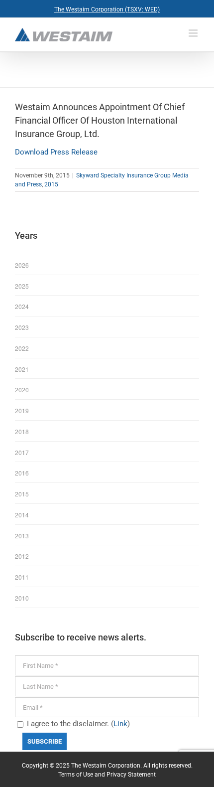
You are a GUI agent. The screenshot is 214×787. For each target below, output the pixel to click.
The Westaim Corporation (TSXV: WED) (107, 9)
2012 (22, 556)
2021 (22, 369)
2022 (22, 348)
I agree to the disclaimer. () (77, 723)
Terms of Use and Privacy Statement (107, 774)
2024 (22, 306)
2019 (22, 410)
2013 (22, 535)
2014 (22, 514)
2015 (51, 184)
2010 (22, 598)
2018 (22, 431)
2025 (22, 286)
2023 (22, 327)
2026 (22, 265)
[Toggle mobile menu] (194, 33)
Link (120, 723)
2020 (22, 389)
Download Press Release (56, 152)
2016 (22, 473)
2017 (22, 452)
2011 (22, 577)
